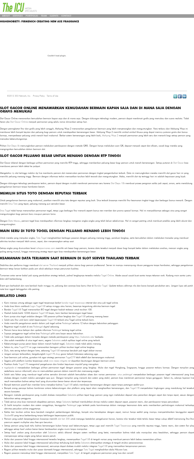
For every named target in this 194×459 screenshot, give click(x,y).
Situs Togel (5, 211)
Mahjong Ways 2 (110, 135)
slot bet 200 (64, 419)
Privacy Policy (39, 96)
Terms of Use (52, 96)
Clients (54, 16)
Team (44, 16)
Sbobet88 (8, 415)
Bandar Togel (101, 286)
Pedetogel (67, 323)
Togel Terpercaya (122, 426)
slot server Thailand (48, 265)
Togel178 (23, 364)
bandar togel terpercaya (73, 303)
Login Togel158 (37, 306)
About (6, 16)
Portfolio (32, 16)
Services (18, 16)
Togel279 (23, 347)
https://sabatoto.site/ (84, 337)
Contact (66, 16)
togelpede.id (10, 368)
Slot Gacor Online (19, 122)
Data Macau (14, 221)
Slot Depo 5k (13, 146)
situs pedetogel (125, 374)
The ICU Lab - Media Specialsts (20, 7)
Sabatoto (56, 340)
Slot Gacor (178, 163)
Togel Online (107, 275)
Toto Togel (41, 238)
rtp (13, 173)
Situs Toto (13, 204)
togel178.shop (53, 354)
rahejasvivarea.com (45, 248)
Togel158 (16, 310)
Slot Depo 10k (118, 183)
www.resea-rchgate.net (60, 361)
